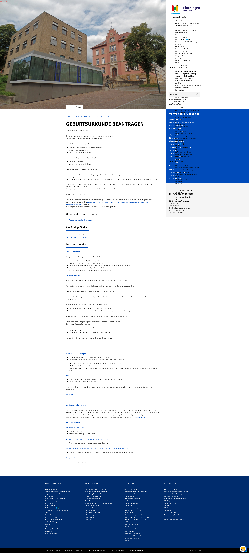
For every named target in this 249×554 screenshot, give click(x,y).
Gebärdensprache (175, 104)
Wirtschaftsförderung (182, 157)
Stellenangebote (180, 150)
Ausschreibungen (181, 28)
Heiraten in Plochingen (182, 122)
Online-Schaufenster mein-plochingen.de (189, 85)
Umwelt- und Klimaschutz (183, 154)
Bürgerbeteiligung (181, 32)
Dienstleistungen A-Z (182, 37)
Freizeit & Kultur (177, 161)
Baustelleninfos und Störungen (185, 30)
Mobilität (178, 83)
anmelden (3, 1)
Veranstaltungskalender (183, 197)
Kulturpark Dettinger (182, 172)
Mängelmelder (180, 56)
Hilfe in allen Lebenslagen (183, 51)
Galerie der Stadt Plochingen (184, 170)
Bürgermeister (180, 35)
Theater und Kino (181, 195)
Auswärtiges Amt (140, 417)
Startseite (69, 116)
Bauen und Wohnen (182, 112)
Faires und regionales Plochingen (186, 73)
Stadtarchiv (179, 181)
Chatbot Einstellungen (136, 550)
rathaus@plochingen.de (182, 208)
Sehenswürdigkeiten (182, 97)
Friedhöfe (178, 119)
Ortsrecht (178, 58)
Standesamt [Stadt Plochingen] (76, 237)
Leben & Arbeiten (130, 484)
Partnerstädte (179, 90)
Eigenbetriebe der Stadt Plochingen (187, 42)
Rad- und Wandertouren (92, 512)
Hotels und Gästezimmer (183, 80)
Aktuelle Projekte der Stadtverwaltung (187, 23)
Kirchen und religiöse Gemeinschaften (188, 136)
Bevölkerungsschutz (182, 115)
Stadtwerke (179, 63)
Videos (177, 159)
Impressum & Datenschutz (181, 202)
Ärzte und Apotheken (182, 108)
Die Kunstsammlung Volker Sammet (187, 167)
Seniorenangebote (181, 147)
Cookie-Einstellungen (117, 550)
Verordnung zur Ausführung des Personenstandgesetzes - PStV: (87, 439)
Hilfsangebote (180, 124)
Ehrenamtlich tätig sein (183, 117)
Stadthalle (178, 192)
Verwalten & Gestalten (179, 17)
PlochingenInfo (180, 177)
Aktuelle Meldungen (182, 21)
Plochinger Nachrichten (183, 60)
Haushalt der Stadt (181, 49)
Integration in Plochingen (183, 129)
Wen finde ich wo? (181, 65)
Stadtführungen (90, 517)
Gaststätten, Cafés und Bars (184, 76)
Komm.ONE (200, 550)
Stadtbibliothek (180, 184)
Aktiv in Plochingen (181, 165)
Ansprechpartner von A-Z (183, 25)
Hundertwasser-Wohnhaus (184, 78)
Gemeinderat (179, 46)
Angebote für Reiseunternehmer (185, 71)
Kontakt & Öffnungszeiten (183, 53)
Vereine (177, 199)
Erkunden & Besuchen (179, 67)
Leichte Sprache (174, 102)
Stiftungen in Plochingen (183, 152)
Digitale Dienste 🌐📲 (182, 39)
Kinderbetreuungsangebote (184, 133)
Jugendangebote (180, 131)
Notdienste (179, 140)
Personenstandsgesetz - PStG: (76, 427)
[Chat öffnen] (243, 549)
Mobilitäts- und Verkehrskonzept (186, 138)
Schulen (178, 145)
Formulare (178, 44)
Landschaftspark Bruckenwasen (186, 174)
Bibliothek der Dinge (185, 190)
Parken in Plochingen (182, 87)
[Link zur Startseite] (184, 8)
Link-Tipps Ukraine (184, 188)
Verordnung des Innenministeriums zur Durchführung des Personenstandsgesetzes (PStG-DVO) (97, 448)
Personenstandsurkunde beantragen (81, 220)
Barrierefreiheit (174, 99)
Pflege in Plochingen (182, 143)
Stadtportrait (89, 519)
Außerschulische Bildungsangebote (187, 110)
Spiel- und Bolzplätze (182, 179)
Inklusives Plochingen (182, 126)
